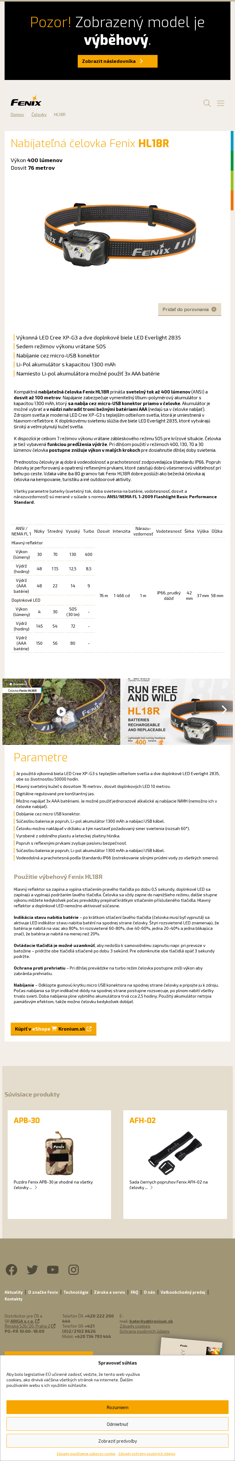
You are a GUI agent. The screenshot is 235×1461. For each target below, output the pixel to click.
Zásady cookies (135, 1326)
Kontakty (13, 1298)
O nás (149, 1292)
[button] (206, 103)
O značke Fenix (43, 1292)
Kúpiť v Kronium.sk (50, 1028)
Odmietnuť (117, 1424)
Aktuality (14, 1292)
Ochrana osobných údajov (145, 1331)
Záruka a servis (109, 1292)
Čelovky (39, 114)
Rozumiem (117, 1407)
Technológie (76, 1292)
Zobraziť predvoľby (117, 1441)
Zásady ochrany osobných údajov (146, 1453)
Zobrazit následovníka (109, 61)
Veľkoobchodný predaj (183, 1292)
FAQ (134, 1292)
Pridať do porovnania (186, 309)
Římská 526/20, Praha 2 (27, 1326)
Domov (17, 114)
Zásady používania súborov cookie (86, 1453)
